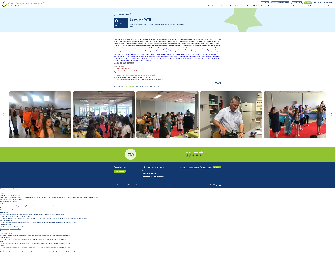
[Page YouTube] (320, 2)
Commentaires (4, 212)
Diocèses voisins (149, 173)
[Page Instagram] (319, 2)
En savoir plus (4, 229)
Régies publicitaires (6, 233)
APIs (1, 203)
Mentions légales (167, 185)
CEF (144, 170)
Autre (2, 208)
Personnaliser (78, 252)
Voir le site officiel (15, 229)
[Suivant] (331, 114)
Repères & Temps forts (153, 177)
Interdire (9, 231)
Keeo (220, 185)
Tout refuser (13, 201)
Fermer (2, 193)
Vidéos (2, 245)
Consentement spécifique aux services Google (15, 216)
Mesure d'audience (6, 220)
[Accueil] (5, 4)
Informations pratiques (152, 167)
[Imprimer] (220, 83)
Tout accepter (4, 201)
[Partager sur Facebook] (216, 83)
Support (2, 241)
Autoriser (3, 231)
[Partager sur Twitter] (218, 83)
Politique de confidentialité (181, 185)
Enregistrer (3, 250)
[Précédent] (3, 114)
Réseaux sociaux (5, 237)
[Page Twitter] (317, 2)
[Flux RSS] (200, 155)
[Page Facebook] (315, 2)
